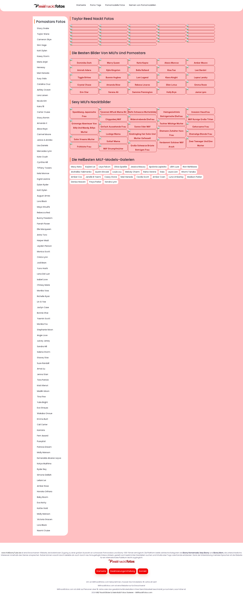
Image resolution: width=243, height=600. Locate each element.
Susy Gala (42, 78)
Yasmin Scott (43, 318)
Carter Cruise (43, 112)
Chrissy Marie (43, 285)
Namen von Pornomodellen (142, 5)
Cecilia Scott (143, 176)
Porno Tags (95, 5)
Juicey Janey (43, 340)
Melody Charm (132, 171)
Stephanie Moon (45, 329)
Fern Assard (42, 435)
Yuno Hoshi (42, 268)
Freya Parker (95, 181)
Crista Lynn (42, 257)
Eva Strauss (42, 407)
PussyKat (41, 441)
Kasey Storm (43, 56)
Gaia (162, 171)
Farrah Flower (43, 223)
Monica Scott (43, 251)
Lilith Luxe (174, 166)
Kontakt (143, 571)
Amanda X (42, 123)
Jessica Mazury (138, 166)
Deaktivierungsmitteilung (122, 571)
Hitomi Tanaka (188, 171)
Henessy (41, 67)
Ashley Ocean (44, 89)
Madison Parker (194, 176)
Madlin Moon (43, 391)
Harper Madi (43, 240)
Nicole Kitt (42, 101)
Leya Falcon (104, 166)
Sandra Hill (42, 346)
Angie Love (42, 335)
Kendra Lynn (111, 181)
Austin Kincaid (102, 171)
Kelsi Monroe (43, 173)
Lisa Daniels (42, 145)
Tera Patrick (43, 379)
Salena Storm (43, 352)
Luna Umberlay (176, 176)
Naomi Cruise (43, 530)
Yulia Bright (42, 402)
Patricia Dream (44, 447)
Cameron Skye (44, 39)
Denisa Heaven (78, 181)
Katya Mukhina (44, 463)
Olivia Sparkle (120, 166)
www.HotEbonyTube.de (11, 553)
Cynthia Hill (42, 162)
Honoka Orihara (44, 491)
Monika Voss (43, 290)
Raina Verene (149, 171)
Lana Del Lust (43, 273)
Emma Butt (42, 419)
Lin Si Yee (41, 301)
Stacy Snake (43, 28)
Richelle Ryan (43, 296)
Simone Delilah (44, 474)
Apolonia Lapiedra (157, 166)
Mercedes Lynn (44, 151)
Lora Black (42, 201)
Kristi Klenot (42, 385)
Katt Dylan (42, 50)
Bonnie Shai (42, 312)
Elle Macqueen (44, 229)
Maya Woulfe (43, 206)
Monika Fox (42, 324)
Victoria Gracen (44, 519)
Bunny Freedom (44, 218)
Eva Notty (41, 502)
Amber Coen (159, 176)
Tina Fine (41, 396)
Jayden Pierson (44, 246)
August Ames (43, 195)
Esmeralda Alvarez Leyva (49, 458)
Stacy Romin (43, 117)
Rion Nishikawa (190, 166)
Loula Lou (117, 171)
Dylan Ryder (43, 184)
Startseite (81, 5)
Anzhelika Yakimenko (81, 171)
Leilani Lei (41, 480)
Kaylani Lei (90, 166)
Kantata (41, 430)
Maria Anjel (42, 61)
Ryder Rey (42, 469)
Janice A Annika (44, 140)
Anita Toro (42, 234)
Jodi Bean (41, 262)
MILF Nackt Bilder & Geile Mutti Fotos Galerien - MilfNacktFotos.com (124, 592)
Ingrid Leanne (43, 179)
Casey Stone (110, 176)
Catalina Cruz (43, 84)
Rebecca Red (43, 212)
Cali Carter (42, 424)
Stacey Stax (43, 357)
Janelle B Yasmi (93, 176)
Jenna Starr (42, 374)
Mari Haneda (43, 73)
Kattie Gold (42, 508)
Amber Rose (43, 486)
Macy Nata (76, 166)
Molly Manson (43, 452)
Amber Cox (76, 176)
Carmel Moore (44, 134)
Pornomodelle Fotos (115, 5)
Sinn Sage (42, 45)
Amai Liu (41, 368)
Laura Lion (173, 171)
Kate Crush (42, 156)
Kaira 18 (40, 106)
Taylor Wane (43, 34)
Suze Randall (43, 363)
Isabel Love (42, 279)
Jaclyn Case (43, 307)
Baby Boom (42, 497)
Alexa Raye (42, 128)
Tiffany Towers (44, 167)
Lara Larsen (42, 95)
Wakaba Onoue (44, 413)
